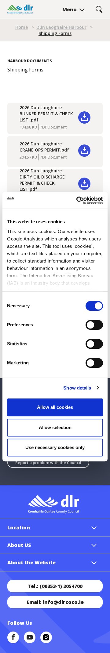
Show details (77, 387)
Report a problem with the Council (48, 462)
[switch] (94, 324)
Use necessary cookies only (55, 447)
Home (21, 27)
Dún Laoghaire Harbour (61, 27)
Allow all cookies (55, 407)
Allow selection (55, 427)
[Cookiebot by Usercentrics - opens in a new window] (77, 200)
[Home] (20, 9)
